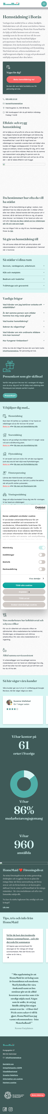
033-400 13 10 (11, 99)
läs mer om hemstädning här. (26, 426)
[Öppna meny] (44, 4)
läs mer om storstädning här (25, 445)
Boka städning (37, 1095)
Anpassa (23, 592)
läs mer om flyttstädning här (26, 464)
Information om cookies (13, 1079)
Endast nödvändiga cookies (24, 605)
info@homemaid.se (10, 351)
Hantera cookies (9, 1083)
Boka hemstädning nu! (24, 79)
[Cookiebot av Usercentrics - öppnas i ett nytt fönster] (35, 507)
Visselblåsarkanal (10, 1071)
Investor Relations (10, 1075)
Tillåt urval (24, 598)
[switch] (42, 555)
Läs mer (6, 907)
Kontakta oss (8, 1064)
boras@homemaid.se (14, 103)
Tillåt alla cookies (24, 585)
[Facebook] (5, 1109)
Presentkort (10, 395)
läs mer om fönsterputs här (25, 486)
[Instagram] (11, 1109)
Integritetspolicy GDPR (12, 1068)
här (11, 231)
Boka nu (6, 426)
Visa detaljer (35, 578)
